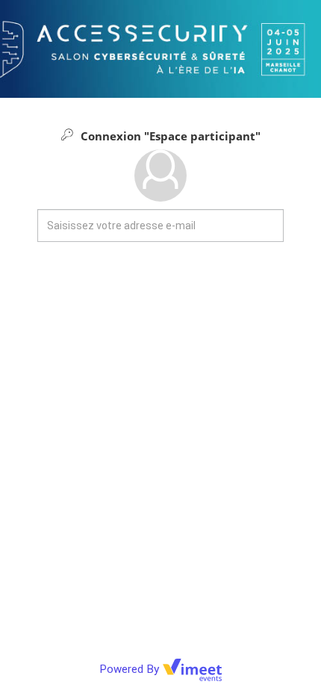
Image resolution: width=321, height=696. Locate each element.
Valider (160, 289)
